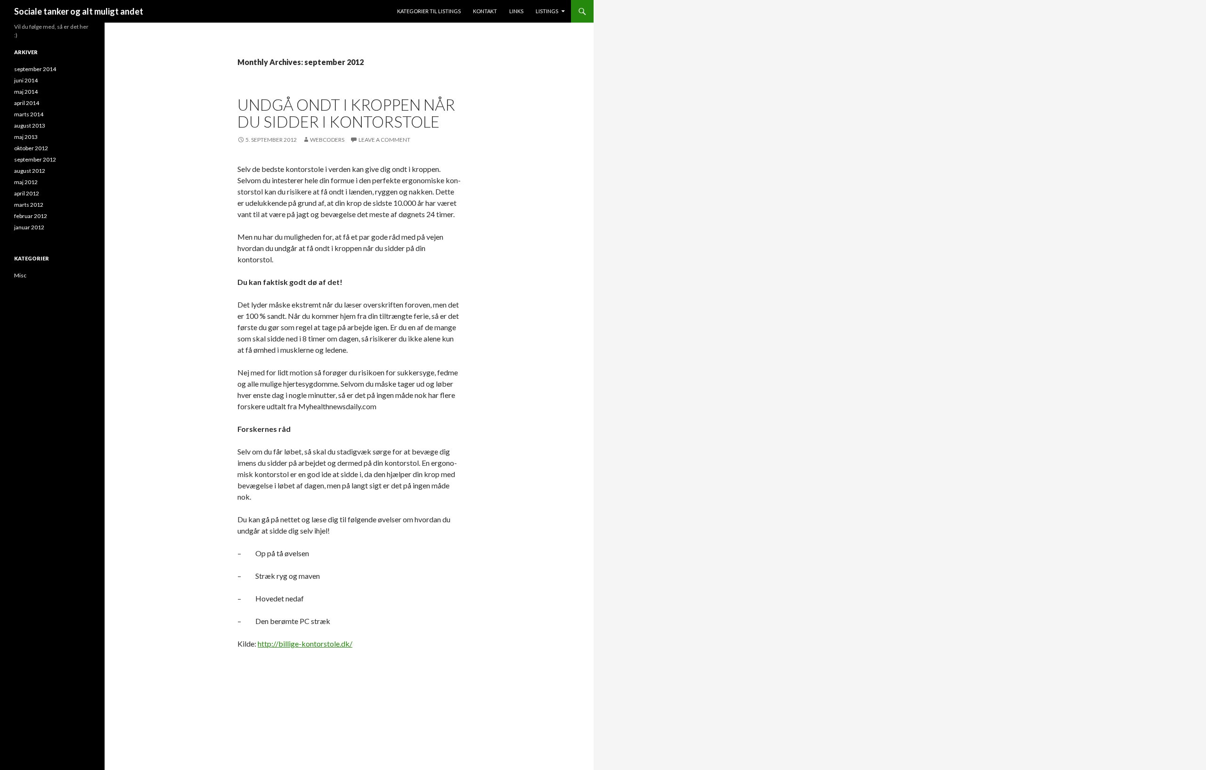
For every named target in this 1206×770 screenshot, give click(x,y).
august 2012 (29, 170)
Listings (547, 11)
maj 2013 (26, 136)
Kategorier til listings (429, 11)
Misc (20, 275)
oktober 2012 (31, 148)
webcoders (327, 139)
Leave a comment (384, 139)
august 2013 (29, 125)
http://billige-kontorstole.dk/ (305, 643)
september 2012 (35, 159)
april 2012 (26, 193)
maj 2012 (26, 182)
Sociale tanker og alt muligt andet (78, 11)
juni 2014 (26, 80)
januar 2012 (29, 227)
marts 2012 (28, 204)
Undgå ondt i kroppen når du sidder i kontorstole (346, 113)
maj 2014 (26, 91)
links (516, 11)
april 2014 (26, 102)
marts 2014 (28, 114)
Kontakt (485, 11)
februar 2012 (30, 215)
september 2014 (35, 69)
